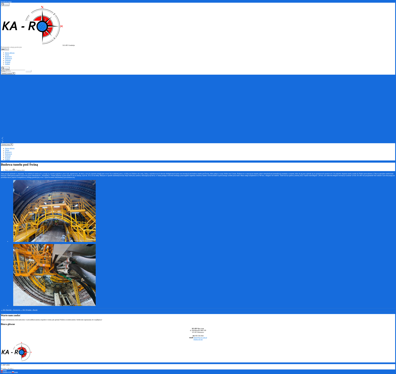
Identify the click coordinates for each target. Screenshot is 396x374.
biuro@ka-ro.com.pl (200, 337)
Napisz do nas (198, 339)
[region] (198, 109)
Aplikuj (7, 64)
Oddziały (8, 60)
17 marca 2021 (20, 170)
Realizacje (8, 56)
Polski (5, 370)
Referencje (8, 58)
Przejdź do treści (6, 2)
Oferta (7, 55)
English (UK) (7, 372)
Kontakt (7, 62)
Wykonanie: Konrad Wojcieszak (32, 365)
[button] (198, 138)
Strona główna (9, 53)
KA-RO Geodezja (16, 365)
